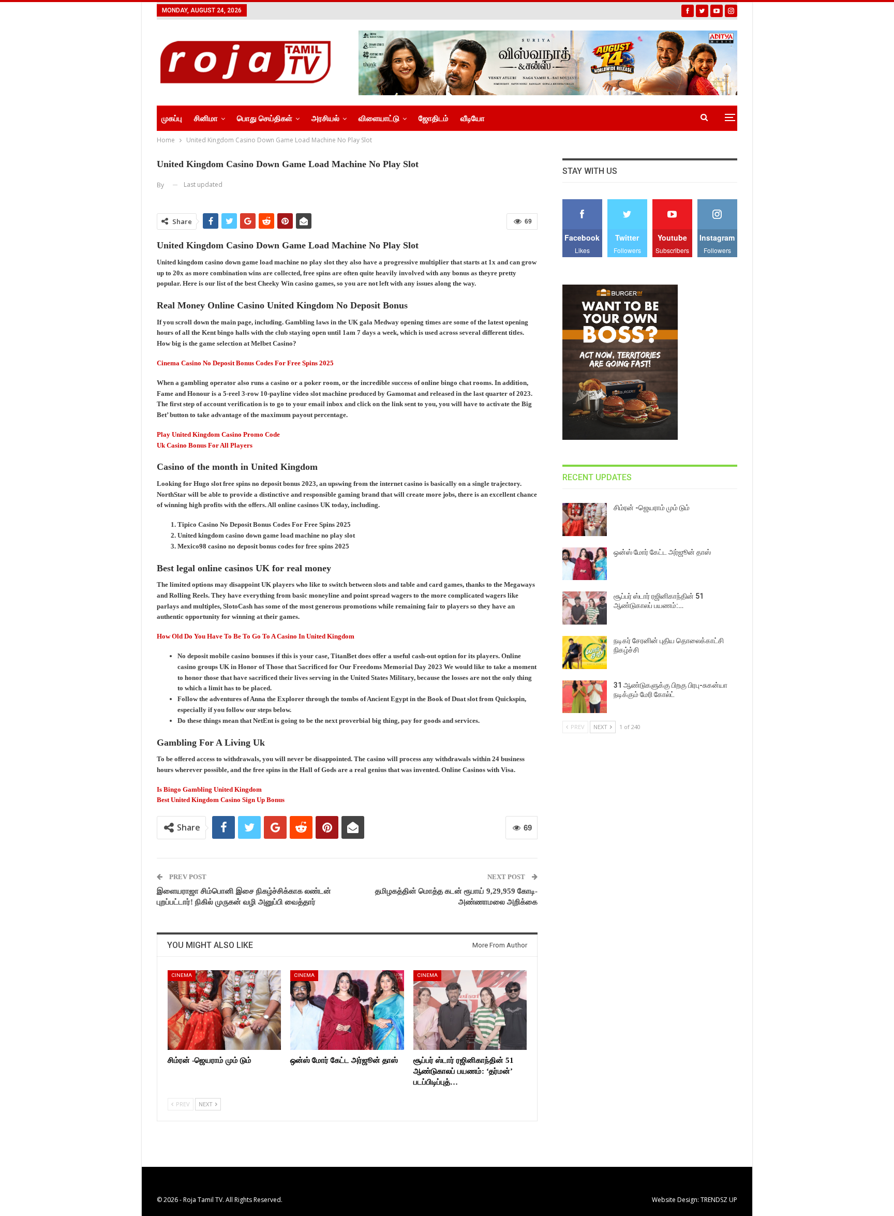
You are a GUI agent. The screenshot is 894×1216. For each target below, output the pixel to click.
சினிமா (206, 118)
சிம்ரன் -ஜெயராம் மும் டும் (652, 507)
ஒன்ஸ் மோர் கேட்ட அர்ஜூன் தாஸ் (662, 552)
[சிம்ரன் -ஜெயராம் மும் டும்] (224, 1009)
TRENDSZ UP (719, 1199)
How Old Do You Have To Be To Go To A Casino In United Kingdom (255, 636)
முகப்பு (171, 118)
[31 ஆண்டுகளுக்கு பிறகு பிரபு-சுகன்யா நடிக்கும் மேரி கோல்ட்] (584, 697)
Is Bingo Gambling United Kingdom (209, 789)
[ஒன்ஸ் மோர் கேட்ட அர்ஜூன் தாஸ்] (347, 1009)
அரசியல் (325, 118)
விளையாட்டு (379, 118)
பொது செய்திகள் (264, 118)
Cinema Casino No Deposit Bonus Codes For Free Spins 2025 (245, 363)
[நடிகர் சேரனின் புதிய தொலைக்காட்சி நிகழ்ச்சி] (584, 652)
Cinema (181, 975)
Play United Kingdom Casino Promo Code (218, 434)
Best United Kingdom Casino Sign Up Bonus (221, 800)
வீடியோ (472, 118)
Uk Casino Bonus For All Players (204, 445)
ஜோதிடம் (434, 118)
